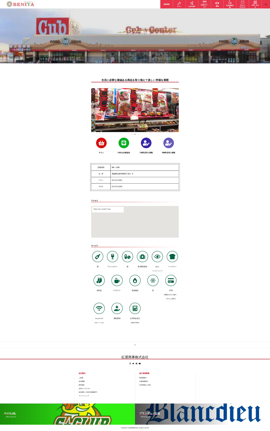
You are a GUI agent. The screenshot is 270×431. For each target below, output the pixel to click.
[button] (93, 110)
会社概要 (82, 381)
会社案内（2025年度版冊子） (88, 392)
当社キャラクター (84, 388)
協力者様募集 (144, 373)
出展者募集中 (143, 381)
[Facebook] (136, 363)
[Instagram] (130, 363)
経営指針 (82, 385)
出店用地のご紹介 (145, 385)
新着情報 (167, 4)
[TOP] (135, 344)
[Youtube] (140, 363)
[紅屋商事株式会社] (20, 4)
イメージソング (84, 396)
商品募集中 (143, 378)
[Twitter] (133, 363)
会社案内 (82, 373)
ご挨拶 (81, 378)
